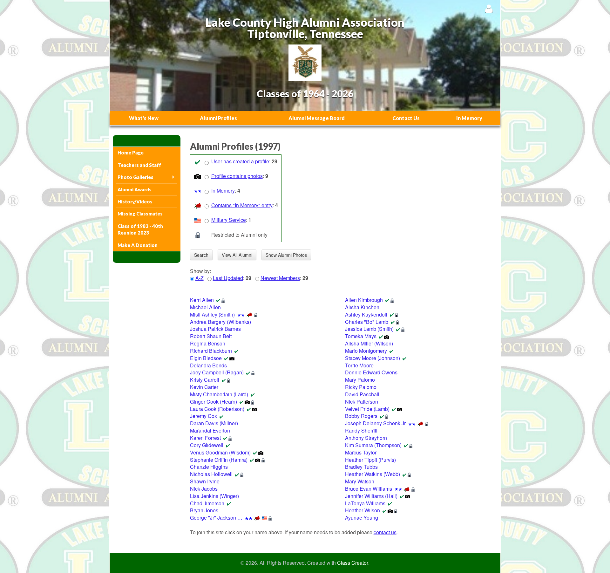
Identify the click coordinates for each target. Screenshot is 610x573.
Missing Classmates (140, 213)
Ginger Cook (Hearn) (213, 401)
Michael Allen (205, 307)
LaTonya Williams (365, 503)
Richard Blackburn (211, 350)
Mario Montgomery (366, 350)
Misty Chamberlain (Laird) (219, 394)
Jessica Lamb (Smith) (369, 328)
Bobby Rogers (361, 416)
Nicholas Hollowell (211, 474)
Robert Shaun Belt (211, 336)
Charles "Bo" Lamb (366, 321)
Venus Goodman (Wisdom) (220, 452)
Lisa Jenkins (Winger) (214, 496)
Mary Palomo (360, 379)
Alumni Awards (135, 189)
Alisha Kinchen (362, 307)
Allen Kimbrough (364, 300)
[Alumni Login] (488, 8)
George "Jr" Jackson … (216, 517)
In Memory (469, 118)
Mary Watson (359, 481)
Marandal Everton (210, 430)
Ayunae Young (361, 517)
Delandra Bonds (208, 365)
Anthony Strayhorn (366, 437)
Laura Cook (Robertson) (217, 409)
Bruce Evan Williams (368, 488)
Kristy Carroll (204, 379)
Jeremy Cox (203, 416)
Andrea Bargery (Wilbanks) (220, 321)
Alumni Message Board (316, 118)
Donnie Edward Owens (371, 372)
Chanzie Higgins (209, 466)
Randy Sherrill (361, 430)
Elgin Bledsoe (206, 358)
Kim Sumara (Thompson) (373, 445)
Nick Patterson (361, 401)
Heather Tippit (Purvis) (370, 459)
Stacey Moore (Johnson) (372, 358)
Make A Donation (138, 245)
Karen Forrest (205, 437)
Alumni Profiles (218, 118)
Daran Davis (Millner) (214, 423)
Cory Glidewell (206, 445)
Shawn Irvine (205, 481)
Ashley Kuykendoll (366, 314)
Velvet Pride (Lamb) (367, 409)
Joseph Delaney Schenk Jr (375, 423)
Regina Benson (207, 343)
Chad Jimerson (207, 503)
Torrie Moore (359, 365)
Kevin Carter (204, 387)
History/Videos (135, 201)
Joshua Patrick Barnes (215, 328)
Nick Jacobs (204, 488)
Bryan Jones (204, 510)
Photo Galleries (135, 177)
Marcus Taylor (360, 452)
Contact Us (406, 118)
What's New (144, 118)
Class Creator (352, 562)
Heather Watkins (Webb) (372, 474)
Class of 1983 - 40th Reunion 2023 (140, 229)
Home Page (131, 152)
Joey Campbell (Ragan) (217, 372)
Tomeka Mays (360, 336)
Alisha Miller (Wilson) (369, 343)
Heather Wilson (362, 510)
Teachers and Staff (139, 165)
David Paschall (362, 394)
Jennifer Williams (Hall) (371, 496)
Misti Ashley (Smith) (212, 314)
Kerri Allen (202, 300)
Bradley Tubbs (361, 466)
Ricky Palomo (360, 387)
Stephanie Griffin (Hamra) (218, 459)
